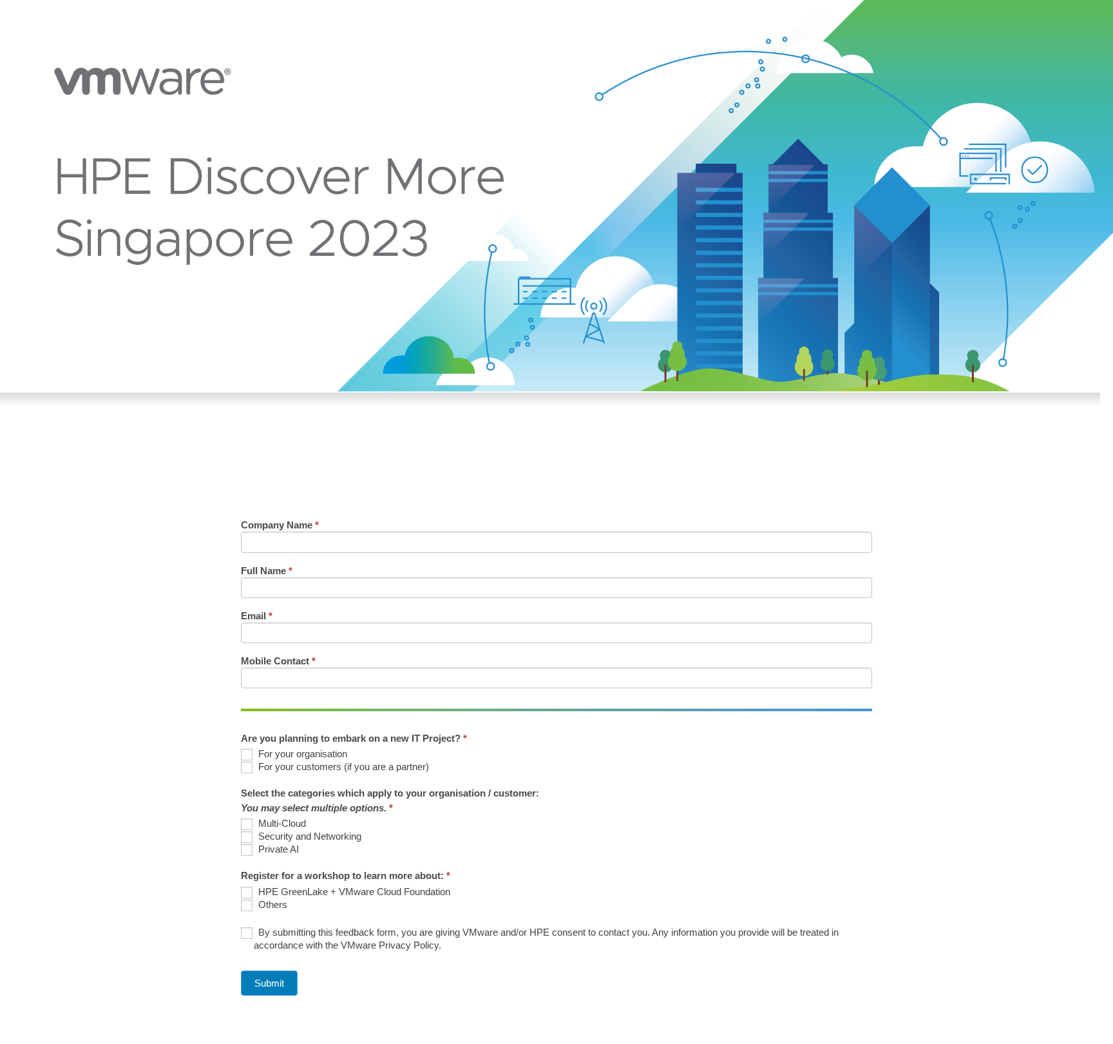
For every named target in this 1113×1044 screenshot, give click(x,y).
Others (271, 904)
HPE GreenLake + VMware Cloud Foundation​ (353, 891)
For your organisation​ (301, 753)
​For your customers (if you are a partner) (342, 766)
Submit (269, 983)
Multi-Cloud (281, 823)
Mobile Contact (278, 661)
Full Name (266, 571)
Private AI (277, 849)
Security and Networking (308, 836)
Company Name (280, 525)
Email (256, 616)
